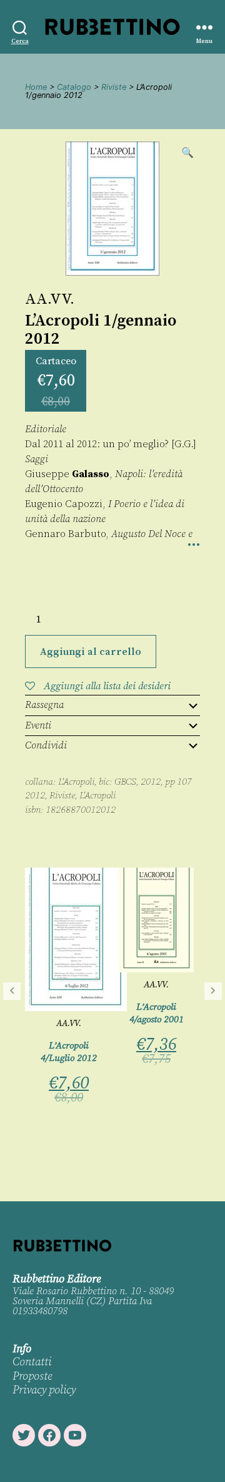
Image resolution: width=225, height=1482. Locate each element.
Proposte (32, 1376)
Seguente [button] (213, 991)
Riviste (113, 87)
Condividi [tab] (46, 745)
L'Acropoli (76, 782)
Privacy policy (44, 1390)
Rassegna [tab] (44, 705)
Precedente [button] (12, 991)
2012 (35, 796)
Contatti (31, 1362)
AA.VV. (49, 299)
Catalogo (74, 87)
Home (36, 87)
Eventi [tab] (38, 725)
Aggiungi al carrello (90, 652)
